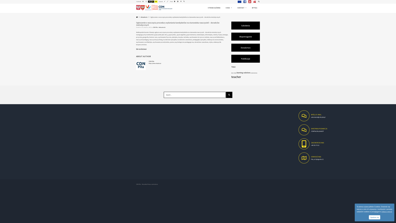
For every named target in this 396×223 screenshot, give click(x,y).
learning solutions (243, 72)
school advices (254, 73)
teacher (236, 77)
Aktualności (144, 17)
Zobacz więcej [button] (386, 212)
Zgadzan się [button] (374, 217)
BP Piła (254, 8)
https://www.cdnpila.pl (155, 63)
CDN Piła (155, 27)
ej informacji (143, 49)
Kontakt (240, 8)
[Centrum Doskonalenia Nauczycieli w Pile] (154, 7)
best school (233, 73)
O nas (228, 8)
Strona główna (214, 8)
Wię (137, 49)
